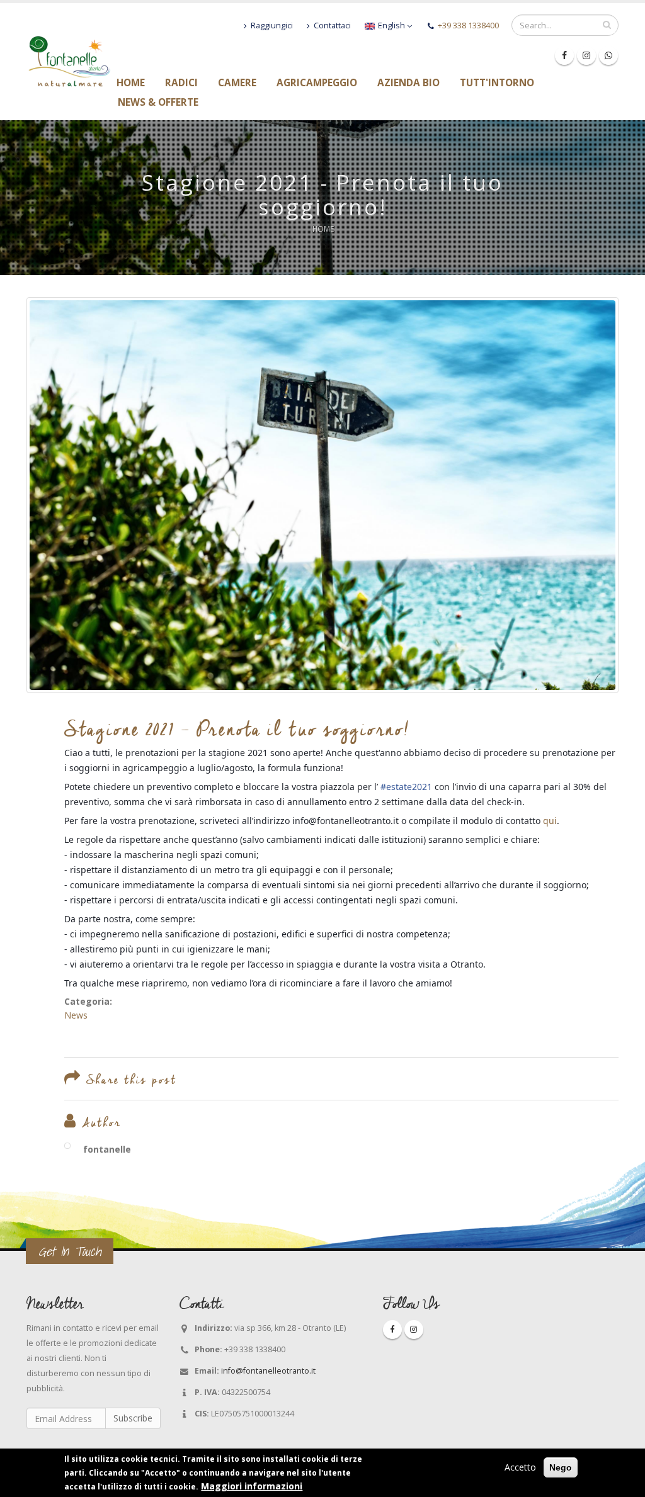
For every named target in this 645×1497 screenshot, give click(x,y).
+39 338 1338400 (468, 25)
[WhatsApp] (608, 55)
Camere (237, 83)
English (391, 25)
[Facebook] (564, 55)
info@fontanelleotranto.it (268, 1370)
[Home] (68, 60)
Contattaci (331, 25)
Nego (560, 1467)
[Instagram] (586, 55)
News (76, 1015)
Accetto (520, 1467)
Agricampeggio (317, 83)
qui (550, 821)
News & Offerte (158, 102)
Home (131, 83)
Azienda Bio (408, 83)
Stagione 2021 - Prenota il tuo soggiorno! (237, 728)
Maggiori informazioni (251, 1486)
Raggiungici (271, 25)
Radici (181, 83)
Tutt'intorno (497, 83)
